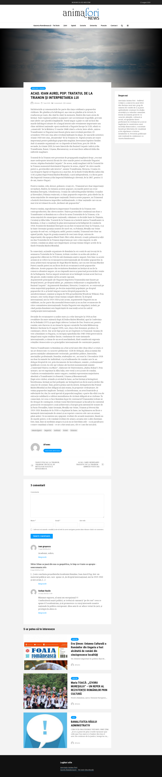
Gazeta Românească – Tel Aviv (46, 25)
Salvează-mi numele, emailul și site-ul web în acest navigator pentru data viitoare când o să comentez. (68, 529)
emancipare (37, 430)
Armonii (74, 639)
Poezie (104, 25)
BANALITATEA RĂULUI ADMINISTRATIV (84, 723)
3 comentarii (57, 103)
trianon (74, 430)
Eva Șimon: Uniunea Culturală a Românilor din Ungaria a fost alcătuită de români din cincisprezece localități (88, 649)
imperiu (47, 430)
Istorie (83, 25)
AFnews (37, 103)
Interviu (93, 25)
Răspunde (42, 557)
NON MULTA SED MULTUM (81, 2)
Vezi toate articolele (52, 451)
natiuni (57, 430)
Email (57, 520)
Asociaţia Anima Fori (68, 767)
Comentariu (35, 492)
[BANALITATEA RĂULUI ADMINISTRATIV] (45, 730)
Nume (33, 520)
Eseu (73, 717)
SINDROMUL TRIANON (38, 88)
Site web (82, 520)
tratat (65, 430)
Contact (114, 25)
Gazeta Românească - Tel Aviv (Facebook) (77, 770)
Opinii (73, 25)
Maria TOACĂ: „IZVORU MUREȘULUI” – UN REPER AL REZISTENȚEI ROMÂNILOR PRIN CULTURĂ (89, 688)
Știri (65, 25)
